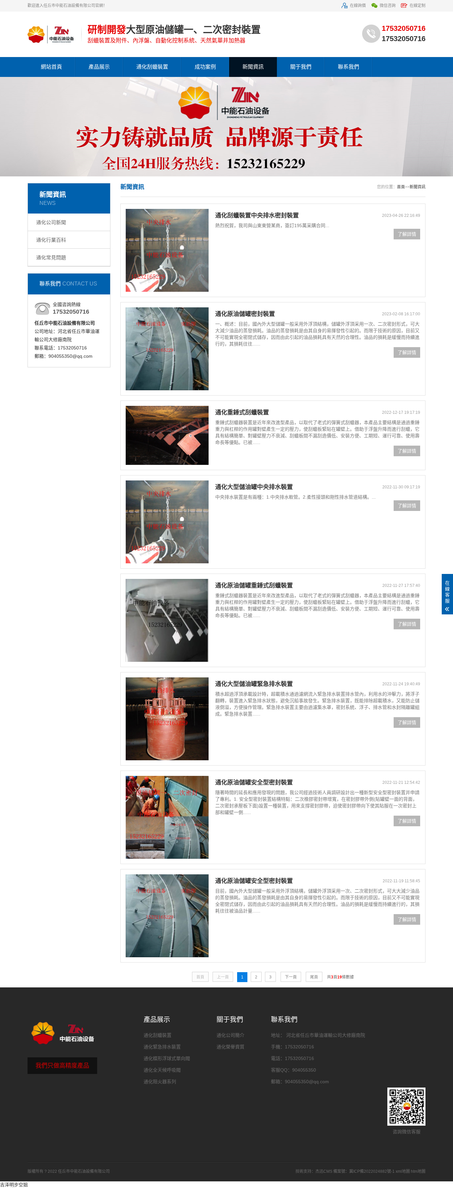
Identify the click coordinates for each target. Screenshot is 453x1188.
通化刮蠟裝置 (152, 67)
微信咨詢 (388, 5)
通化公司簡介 (230, 1035)
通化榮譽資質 (230, 1046)
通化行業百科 (51, 240)
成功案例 (205, 67)
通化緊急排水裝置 (162, 1046)
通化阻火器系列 (160, 1081)
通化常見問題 (51, 257)
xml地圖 (403, 1171)
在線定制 (417, 5)
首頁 (401, 187)
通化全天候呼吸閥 (162, 1070)
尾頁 (314, 977)
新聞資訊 (253, 67)
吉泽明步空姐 (14, 1184)
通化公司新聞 (51, 222)
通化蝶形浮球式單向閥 (167, 1058)
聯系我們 (348, 67)
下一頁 (291, 977)
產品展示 (99, 67)
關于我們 (300, 67)
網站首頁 (51, 67)
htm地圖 (418, 1171)
